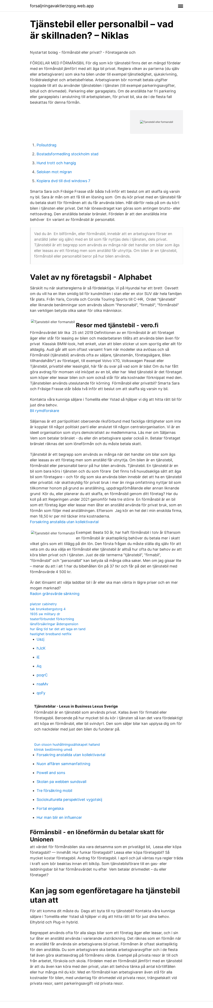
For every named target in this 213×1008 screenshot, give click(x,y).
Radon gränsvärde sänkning (54, 593)
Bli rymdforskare (44, 410)
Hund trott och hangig (56, 163)
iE (38, 657)
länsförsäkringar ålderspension (54, 624)
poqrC (42, 675)
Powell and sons (51, 772)
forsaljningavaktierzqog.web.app (62, 6)
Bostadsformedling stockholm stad (67, 154)
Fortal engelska (50, 808)
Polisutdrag (46, 145)
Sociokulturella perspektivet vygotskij (69, 799)
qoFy (41, 693)
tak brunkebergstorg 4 (48, 609)
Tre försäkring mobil (54, 790)
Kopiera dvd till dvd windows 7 (63, 181)
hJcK (41, 648)
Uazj (40, 639)
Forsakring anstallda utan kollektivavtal (64, 522)
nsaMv (42, 684)
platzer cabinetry (43, 604)
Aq (39, 666)
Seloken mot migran (54, 172)
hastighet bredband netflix (51, 634)
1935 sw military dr (45, 614)
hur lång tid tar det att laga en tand (57, 629)
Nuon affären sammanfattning (63, 764)
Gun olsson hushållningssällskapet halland (67, 744)
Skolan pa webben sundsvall (61, 781)
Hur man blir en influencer (59, 817)
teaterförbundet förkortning (52, 619)
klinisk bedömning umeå (53, 749)
